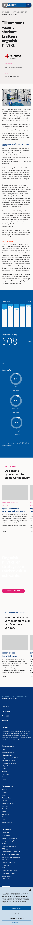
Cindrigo (4, 792)
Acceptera (16, 908)
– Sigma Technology (8, 752)
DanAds (4, 795)
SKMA (4, 868)
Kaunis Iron (5, 809)
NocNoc (4, 811)
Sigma (3, 749)
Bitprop (4, 843)
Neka (16, 913)
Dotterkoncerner (8, 746)
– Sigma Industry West (8, 760)
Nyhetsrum (6, 711)
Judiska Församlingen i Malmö (11, 854)
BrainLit (4, 790)
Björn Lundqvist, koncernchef (14, 67)
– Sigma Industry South (9, 763)
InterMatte (5, 806)
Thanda (4, 779)
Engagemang (6, 829)
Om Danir (5, 706)
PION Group (5, 774)
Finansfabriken (6, 798)
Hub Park (4, 800)
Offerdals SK (5, 860)
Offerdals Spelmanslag (8, 862)
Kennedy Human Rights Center (11, 857)
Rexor (3, 817)
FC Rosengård (6, 835)
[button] (30, 889)
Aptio (3, 777)
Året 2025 (5, 716)
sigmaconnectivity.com (12, 76)
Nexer (3, 768)
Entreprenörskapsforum (9, 846)
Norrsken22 (5, 814)
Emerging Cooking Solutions (10, 841)
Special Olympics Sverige (9, 838)
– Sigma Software (7, 766)
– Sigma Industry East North (10, 758)
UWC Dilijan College (8, 873)
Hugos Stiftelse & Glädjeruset (11, 851)
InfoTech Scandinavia (8, 803)
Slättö (3, 819)
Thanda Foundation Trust (9, 870)
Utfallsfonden (6, 879)
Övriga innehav (7, 786)
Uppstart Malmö (7, 876)
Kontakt (5, 721)
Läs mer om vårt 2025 (12, 591)
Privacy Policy (15, 922)
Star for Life (5, 832)
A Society (5, 771)
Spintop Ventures (7, 822)
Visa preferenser (16, 918)
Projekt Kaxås (6, 865)
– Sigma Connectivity (8, 755)
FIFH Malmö (5, 849)
